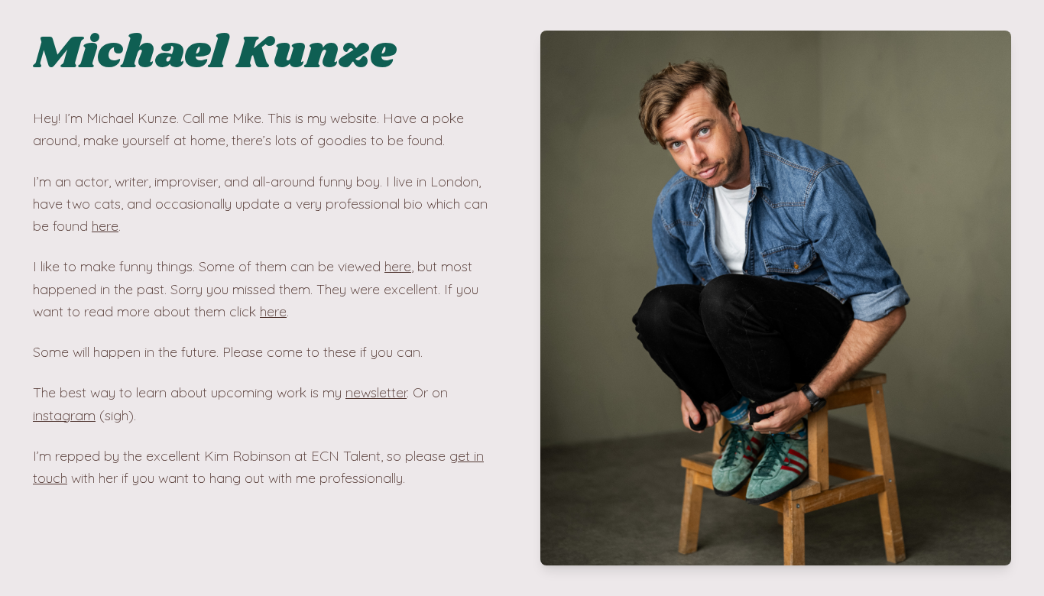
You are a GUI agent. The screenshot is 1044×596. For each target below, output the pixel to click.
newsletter (376, 392)
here (105, 226)
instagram (64, 415)
